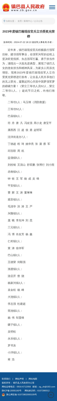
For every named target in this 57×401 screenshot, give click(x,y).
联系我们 (6, 379)
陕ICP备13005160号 (11, 390)
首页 (20, 21)
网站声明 (19, 379)
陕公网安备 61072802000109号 (21, 394)
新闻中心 (28, 21)
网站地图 (33, 379)
